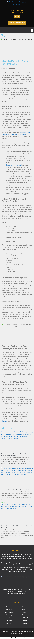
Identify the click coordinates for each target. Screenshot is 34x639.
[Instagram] (18, 16)
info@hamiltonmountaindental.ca (17, 593)
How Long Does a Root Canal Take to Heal (15, 490)
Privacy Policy (10, 638)
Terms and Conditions (21, 638)
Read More (3, 466)
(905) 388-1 (17, 591)
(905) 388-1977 (17, 12)
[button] (32, 30)
